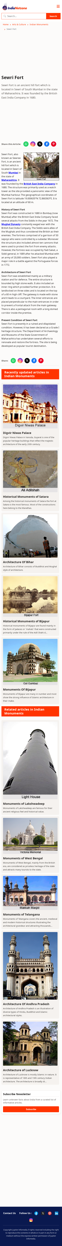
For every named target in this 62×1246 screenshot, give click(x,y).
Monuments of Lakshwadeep (24, 804)
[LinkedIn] (56, 1213)
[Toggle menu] (58, 6)
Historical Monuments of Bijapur (26, 621)
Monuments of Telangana (21, 914)
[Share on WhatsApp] (26, 144)
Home (6, 24)
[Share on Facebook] (46, 144)
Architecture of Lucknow (20, 1070)
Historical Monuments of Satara (26, 497)
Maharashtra (9, 180)
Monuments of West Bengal (23, 858)
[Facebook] (36, 1213)
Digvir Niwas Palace (17, 433)
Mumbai (13, 172)
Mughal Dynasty (10, 224)
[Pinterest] (49, 1213)
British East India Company (39, 183)
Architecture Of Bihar (18, 562)
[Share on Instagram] (32, 144)
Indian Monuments (39, 24)
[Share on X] (39, 144)
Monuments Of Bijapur (19, 689)
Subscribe (31, 1109)
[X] (43, 1213)
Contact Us (9, 1213)
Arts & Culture (19, 24)
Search (53, 16)
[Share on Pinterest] (53, 144)
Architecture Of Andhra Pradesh (26, 1004)
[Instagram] (31, 1220)
